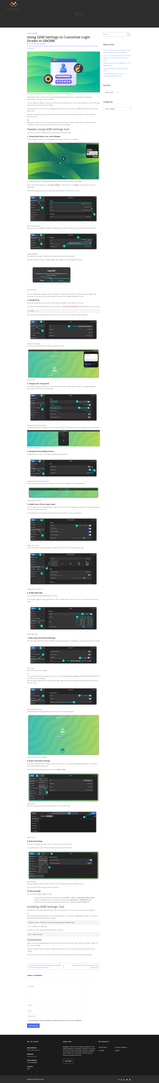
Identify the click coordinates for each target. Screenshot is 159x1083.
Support (117, 1050)
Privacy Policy (103, 1047)
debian (35, 46)
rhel (28, 48)
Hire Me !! (68, 1061)
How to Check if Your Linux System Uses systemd (85, 966)
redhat (96, 46)
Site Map (101, 1050)
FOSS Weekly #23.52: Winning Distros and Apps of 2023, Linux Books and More (45, 966)
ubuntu (32, 48)
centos (31, 46)
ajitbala (44, 44)
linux (39, 46)
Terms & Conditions (121, 1047)
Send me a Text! (32, 1056)
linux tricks (70, 46)
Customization (31, 33)
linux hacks (57, 46)
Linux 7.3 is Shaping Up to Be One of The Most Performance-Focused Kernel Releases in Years (117, 58)
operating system (88, 46)
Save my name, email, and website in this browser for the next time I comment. (55, 1020)
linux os (64, 46)
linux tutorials (78, 46)
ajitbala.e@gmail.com (33, 1050)
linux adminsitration (48, 46)
